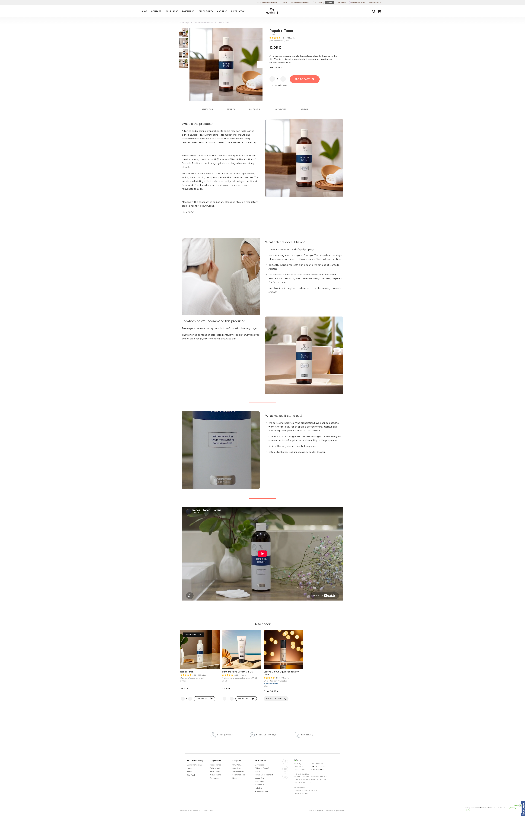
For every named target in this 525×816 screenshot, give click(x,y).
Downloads (259, 765)
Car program (214, 778)
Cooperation (215, 760)
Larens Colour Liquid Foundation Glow (281, 673)
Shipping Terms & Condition (262, 769)
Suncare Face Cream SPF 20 (237, 671)
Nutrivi (189, 772)
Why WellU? (237, 765)
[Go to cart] (380, 11)
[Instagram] (285, 776)
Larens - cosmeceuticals (203, 22)
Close (517, 805)
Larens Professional (194, 765)
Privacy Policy (209, 810)
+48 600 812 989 (318, 767)
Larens (189, 768)
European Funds (261, 792)
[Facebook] (285, 761)
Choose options (274, 699)
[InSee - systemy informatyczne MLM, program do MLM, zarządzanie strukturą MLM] (320, 810)
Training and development (215, 769)
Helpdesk (258, 788)
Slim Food (191, 775)
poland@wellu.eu (317, 769)
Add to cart (302, 79)
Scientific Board (238, 775)
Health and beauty (195, 760)
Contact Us (259, 785)
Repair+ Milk (186, 671)
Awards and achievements (238, 769)
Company (236, 760)
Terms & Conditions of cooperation (264, 776)
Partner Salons (215, 775)
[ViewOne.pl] (340, 811)
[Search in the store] (373, 11)
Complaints (259, 781)
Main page (184, 22)
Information (260, 760)
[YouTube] (285, 769)
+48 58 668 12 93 (317, 764)
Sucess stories (215, 765)
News (234, 778)
